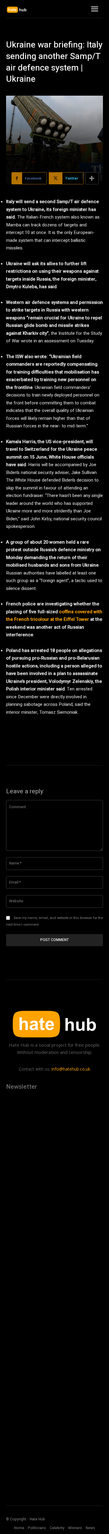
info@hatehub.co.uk (70, 1069)
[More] (92, 178)
